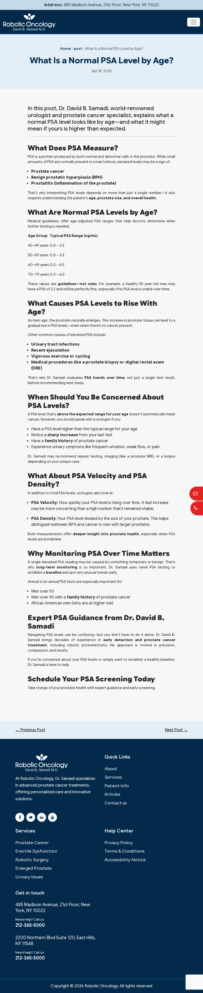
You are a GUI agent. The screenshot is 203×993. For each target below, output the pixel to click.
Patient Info (116, 786)
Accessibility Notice (125, 859)
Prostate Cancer (32, 842)
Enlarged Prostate (33, 868)
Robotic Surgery (32, 859)
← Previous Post (30, 730)
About (110, 768)
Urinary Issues (29, 877)
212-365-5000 (30, 925)
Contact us (115, 803)
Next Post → (176, 730)
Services (113, 777)
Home (65, 48)
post (78, 48)
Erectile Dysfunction (36, 851)
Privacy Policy (118, 842)
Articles (112, 794)
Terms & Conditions (124, 851)
